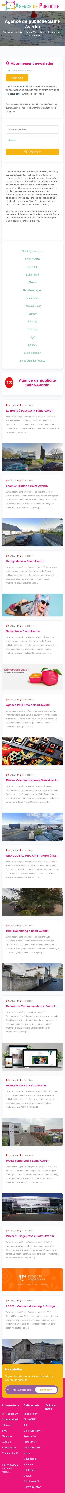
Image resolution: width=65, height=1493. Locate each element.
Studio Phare (31, 1413)
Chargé (32, 313)
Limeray (32, 321)
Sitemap (6, 1425)
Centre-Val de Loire (35, 32)
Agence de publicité (13, 32)
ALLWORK (30, 1419)
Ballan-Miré (32, 274)
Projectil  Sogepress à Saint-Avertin (30, 1236)
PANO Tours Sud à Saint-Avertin (27, 1160)
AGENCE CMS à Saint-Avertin (26, 1085)
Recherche (34, 151)
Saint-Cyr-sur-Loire (32, 251)
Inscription (17, 77)
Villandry (33, 329)
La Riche (32, 267)
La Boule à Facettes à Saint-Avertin (29, 410)
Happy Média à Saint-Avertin (25, 561)
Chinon (32, 282)
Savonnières (32, 298)
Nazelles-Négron (32, 290)
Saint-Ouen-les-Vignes (32, 360)
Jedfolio (14, 1465)
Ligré (32, 337)
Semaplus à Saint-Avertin (23, 631)
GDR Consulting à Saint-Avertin (27, 931)
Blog (4, 1430)
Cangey (32, 345)
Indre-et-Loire (55, 32)
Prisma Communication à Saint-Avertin (32, 780)
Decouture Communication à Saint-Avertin (34, 1006)
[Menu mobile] (4, 5)
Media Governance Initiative (30, 1459)
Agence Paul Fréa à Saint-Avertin (28, 705)
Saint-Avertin (32, 259)
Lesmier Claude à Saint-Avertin (27, 486)
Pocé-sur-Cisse (32, 306)
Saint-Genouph (32, 353)
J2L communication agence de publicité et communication (32, 1436)
